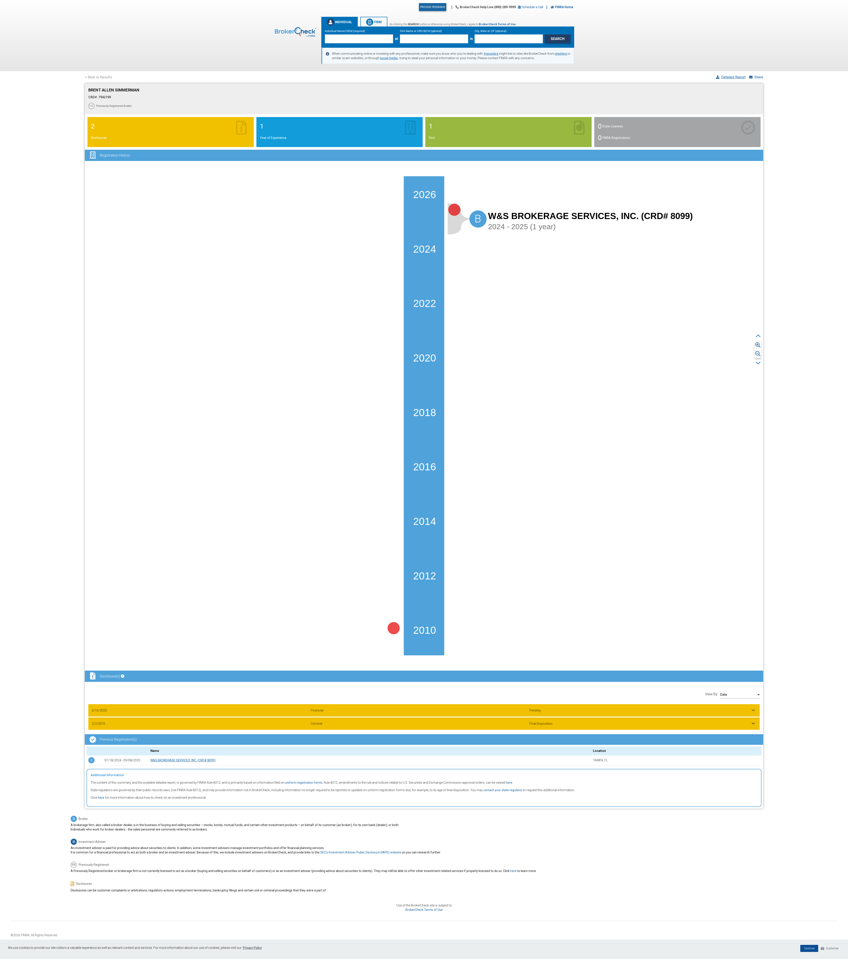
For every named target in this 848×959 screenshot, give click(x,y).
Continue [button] (809, 948)
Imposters (491, 53)
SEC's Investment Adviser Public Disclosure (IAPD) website (360, 852)
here (509, 782)
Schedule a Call (532, 7)
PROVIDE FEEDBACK (432, 7)
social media (389, 58)
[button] (829, 948)
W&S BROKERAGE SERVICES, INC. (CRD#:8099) (183, 760)
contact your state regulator (502, 790)
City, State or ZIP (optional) (491, 31)
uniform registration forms (303, 782)
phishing (561, 53)
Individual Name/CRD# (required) (345, 31)
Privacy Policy (252, 948)
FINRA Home (564, 7)
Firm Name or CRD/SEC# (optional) (421, 31)
